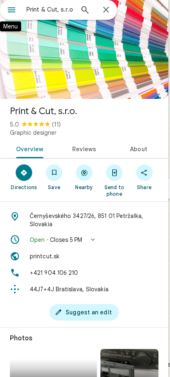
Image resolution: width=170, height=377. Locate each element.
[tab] (28, 148)
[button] (84, 240)
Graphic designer (33, 132)
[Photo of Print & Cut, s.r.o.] (84, 49)
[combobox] (49, 9)
